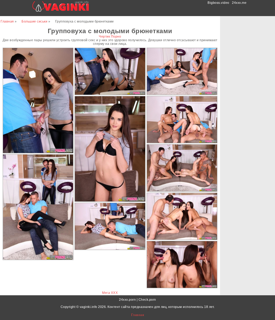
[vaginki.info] (61, 7)
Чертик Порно (110, 36)
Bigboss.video (218, 2)
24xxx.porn (127, 299)
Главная (8, 21)
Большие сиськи (35, 21)
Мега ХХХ (110, 292)
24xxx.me (239, 2)
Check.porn (147, 299)
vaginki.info (88, 307)
